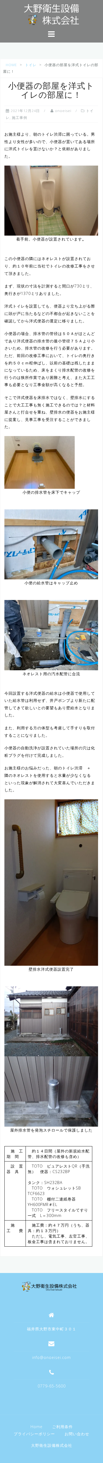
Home (36, 1426)
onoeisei (63, 110)
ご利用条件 (62, 1426)
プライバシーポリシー (34, 1433)
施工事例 (19, 117)
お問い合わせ (77, 1433)
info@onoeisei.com (51, 1357)
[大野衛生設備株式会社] (49, 1286)
